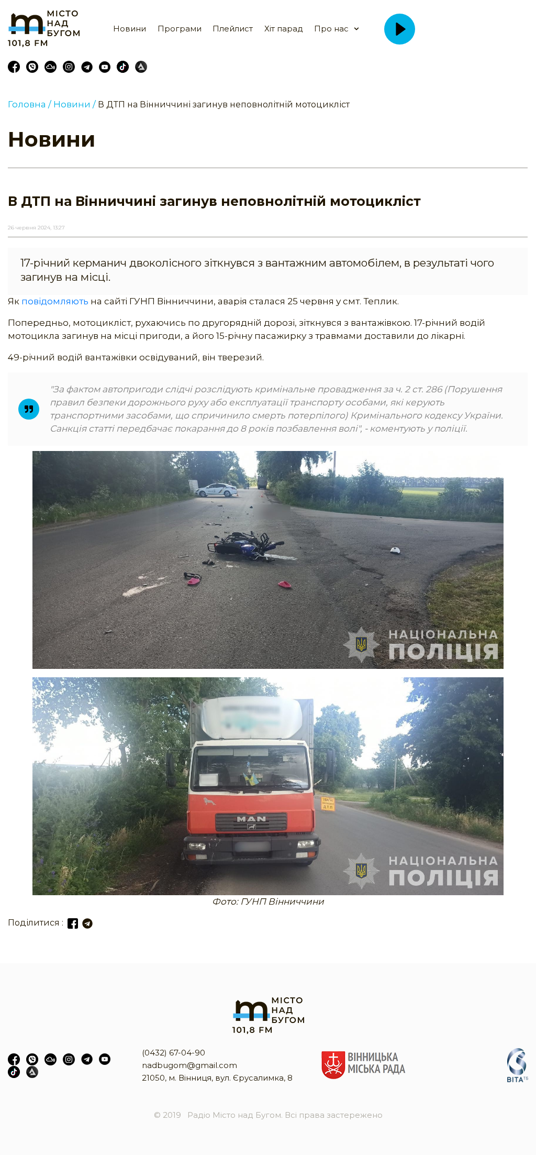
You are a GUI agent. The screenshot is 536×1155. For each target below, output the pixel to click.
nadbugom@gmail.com (189, 1065)
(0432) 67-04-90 (173, 1053)
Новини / (74, 104)
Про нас (331, 29)
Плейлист (233, 29)
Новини (129, 29)
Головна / (29, 104)
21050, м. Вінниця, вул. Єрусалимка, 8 (217, 1078)
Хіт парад (283, 29)
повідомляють (56, 301)
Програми (180, 29)
